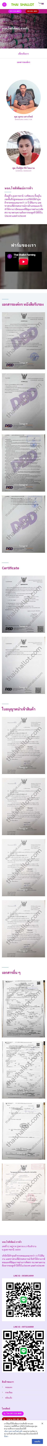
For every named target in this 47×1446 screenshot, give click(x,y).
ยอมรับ (37, 1441)
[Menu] (4, 4)
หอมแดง (8, 1387)
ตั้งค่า (6, 1436)
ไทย (40, 3)
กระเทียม (8, 1392)
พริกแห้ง (8, 1398)
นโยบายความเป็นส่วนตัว (13, 1431)
